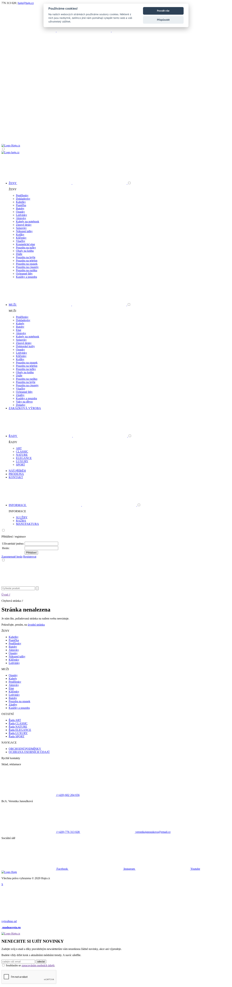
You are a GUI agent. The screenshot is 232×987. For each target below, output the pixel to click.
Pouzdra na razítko (26, 378)
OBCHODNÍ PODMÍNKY (25, 748)
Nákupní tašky (24, 231)
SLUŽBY (22, 517)
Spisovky (21, 228)
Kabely (20, 323)
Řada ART (15, 720)
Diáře (19, 254)
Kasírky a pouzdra (26, 276)
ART (19, 448)
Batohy (20, 208)
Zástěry (20, 395)
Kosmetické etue (25, 244)
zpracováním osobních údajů (38, 965)
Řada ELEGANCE (20, 729)
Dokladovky (23, 198)
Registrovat (29, 556)
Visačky (20, 241)
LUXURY (22, 461)
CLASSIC (22, 451)
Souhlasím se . (30, 965)
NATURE (22, 454)
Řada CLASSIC (18, 723)
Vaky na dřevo (24, 401)
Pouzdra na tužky (26, 247)
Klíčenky (21, 237)
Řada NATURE (18, 726)
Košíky (20, 234)
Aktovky (21, 218)
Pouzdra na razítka (26, 270)
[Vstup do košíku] (116, 130)
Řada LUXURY (18, 733)
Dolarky (20, 404)
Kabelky (21, 201)
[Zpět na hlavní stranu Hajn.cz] (10, 145)
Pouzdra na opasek (27, 263)
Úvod (5, 594)
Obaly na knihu (25, 250)
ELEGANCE (24, 458)
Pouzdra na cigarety (27, 267)
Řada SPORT (16, 736)
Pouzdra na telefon (26, 260)
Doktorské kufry (25, 346)
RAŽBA (21, 520)
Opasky (20, 211)
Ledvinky (21, 214)
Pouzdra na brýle (25, 257)
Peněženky (22, 195)
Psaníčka (21, 205)
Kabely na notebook (27, 221)
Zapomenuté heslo (11, 556)
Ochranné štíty (24, 273)
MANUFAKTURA (27, 523)
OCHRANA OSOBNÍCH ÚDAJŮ (29, 751)
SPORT (20, 464)
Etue (18, 330)
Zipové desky (24, 224)
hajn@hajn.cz (26, 3)
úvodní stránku (36, 624)
